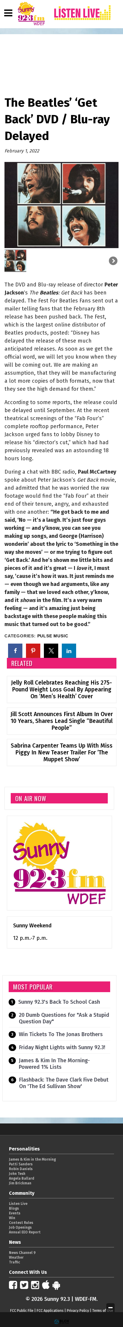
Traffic (14, 1262)
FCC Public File (21, 1311)
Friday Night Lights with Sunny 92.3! (62, 1047)
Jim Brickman (20, 1183)
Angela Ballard (21, 1178)
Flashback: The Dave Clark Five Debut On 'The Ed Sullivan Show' (63, 1083)
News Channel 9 (22, 1253)
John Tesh (17, 1174)
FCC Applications (50, 1311)
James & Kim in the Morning (32, 1159)
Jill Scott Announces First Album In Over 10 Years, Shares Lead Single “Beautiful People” (61, 721)
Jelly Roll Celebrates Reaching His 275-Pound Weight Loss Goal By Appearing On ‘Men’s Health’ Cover (61, 689)
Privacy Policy (78, 1311)
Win (12, 1218)
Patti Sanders (21, 1164)
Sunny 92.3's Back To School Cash (59, 1002)
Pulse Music (52, 636)
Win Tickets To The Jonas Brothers (61, 1034)
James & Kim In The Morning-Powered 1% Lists (54, 1063)
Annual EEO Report (25, 1232)
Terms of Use (102, 1311)
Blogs (14, 1208)
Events (14, 1213)
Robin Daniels (21, 1169)
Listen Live (18, 1204)
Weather (16, 1257)
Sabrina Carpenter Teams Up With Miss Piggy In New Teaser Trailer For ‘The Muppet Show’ (62, 752)
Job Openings (20, 1227)
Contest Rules (21, 1223)
